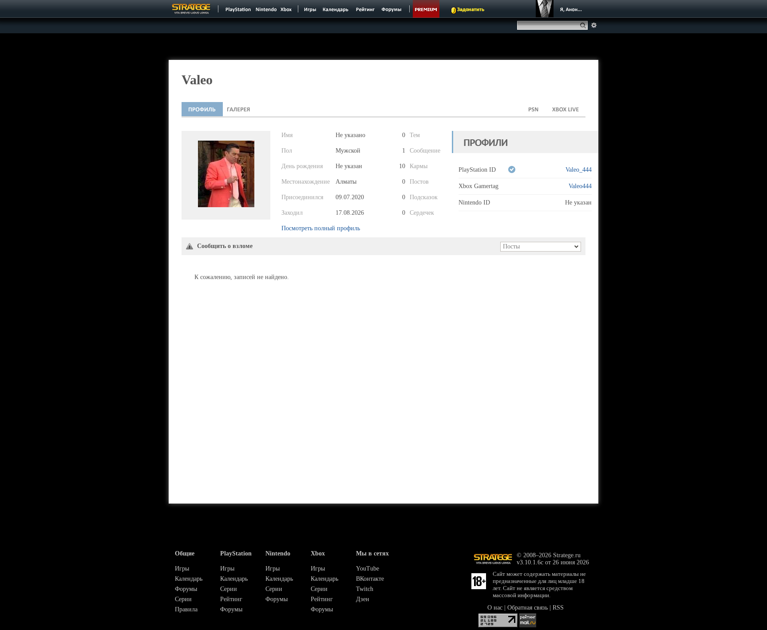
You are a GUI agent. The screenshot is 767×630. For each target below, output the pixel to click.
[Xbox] (287, 9)
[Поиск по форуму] (593, 25)
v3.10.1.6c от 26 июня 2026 (553, 562)
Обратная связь (527, 607)
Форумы (186, 589)
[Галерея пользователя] (238, 109)
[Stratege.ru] (191, 9)
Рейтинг (231, 599)
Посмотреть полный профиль (320, 228)
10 (402, 166)
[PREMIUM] (426, 9)
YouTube (367, 568)
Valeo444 (580, 186)
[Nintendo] (266, 9)
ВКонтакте (370, 578)
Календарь (188, 578)
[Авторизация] (560, 9)
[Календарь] (335, 9)
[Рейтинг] (365, 9)
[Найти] (584, 25)
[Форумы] (392, 9)
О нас (494, 607)
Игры (182, 568)
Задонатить (470, 9)
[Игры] (310, 9)
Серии (183, 599)
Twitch (364, 589)
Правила (186, 609)
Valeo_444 (578, 169)
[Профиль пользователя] (202, 109)
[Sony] (237, 9)
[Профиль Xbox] (565, 109)
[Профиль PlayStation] (533, 109)
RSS (558, 607)
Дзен (362, 599)
